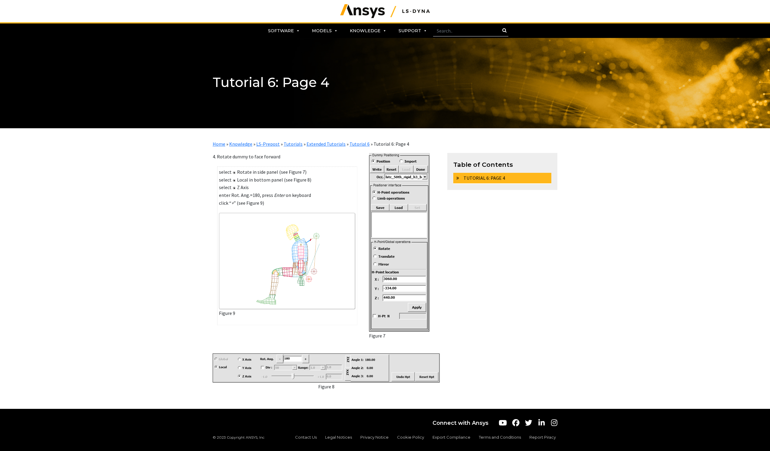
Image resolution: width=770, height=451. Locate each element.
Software (281, 30)
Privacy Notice (374, 437)
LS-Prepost (268, 144)
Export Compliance (451, 437)
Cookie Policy (410, 437)
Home (219, 144)
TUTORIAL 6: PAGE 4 (484, 178)
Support (410, 30)
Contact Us (306, 437)
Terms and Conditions (500, 437)
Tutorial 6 (360, 144)
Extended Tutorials (326, 144)
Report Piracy (542, 437)
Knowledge (365, 30)
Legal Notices (338, 437)
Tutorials (293, 144)
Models (322, 30)
